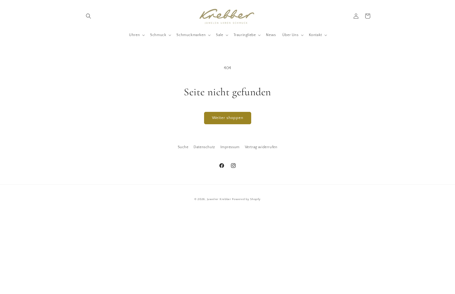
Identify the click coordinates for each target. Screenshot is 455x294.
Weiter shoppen (227, 118)
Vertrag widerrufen (261, 147)
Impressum (230, 147)
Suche (183, 147)
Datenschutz (204, 147)
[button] (88, 16)
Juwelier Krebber (219, 199)
